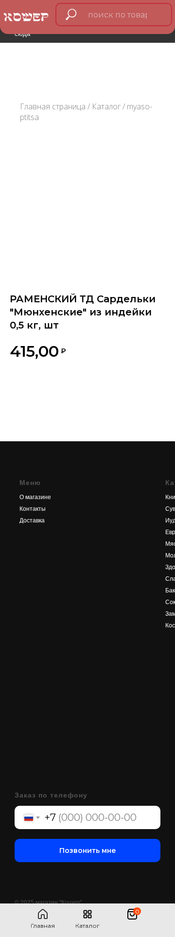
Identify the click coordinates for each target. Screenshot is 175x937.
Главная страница (53, 106)
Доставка (32, 520)
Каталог (106, 106)
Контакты (32, 508)
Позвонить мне (87, 850)
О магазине (35, 497)
